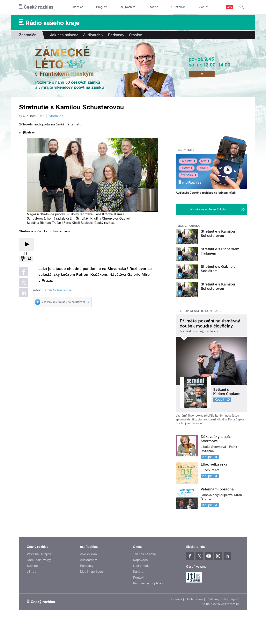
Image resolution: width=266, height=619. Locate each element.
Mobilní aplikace (91, 571)
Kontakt (138, 577)
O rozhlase (178, 7)
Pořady (202, 168)
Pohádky (185, 168)
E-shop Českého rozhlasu (199, 311)
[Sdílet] (29, 259)
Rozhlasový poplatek (148, 583)
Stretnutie (56, 116)
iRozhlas (77, 7)
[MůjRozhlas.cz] (27, 133)
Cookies (176, 599)
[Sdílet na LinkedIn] (23, 292)
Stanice (153, 7)
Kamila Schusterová (57, 290)
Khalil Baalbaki (82, 223)
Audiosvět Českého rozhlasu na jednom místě (206, 192)
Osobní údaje (194, 599)
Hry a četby (186, 161)
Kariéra (138, 571)
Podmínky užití (216, 599)
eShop (31, 571)
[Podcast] (22, 259)
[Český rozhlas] (36, 7)
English (234, 599)
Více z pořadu (189, 226)
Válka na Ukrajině (39, 554)
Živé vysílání (187, 175)
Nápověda (140, 560)
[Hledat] (241, 7)
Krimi (204, 161)
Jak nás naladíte (64, 35)
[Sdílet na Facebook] (23, 271)
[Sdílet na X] (23, 282)
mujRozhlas (128, 7)
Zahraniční (28, 35)
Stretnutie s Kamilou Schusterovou (218, 233)
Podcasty (116, 35)
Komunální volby (39, 560)
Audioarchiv (93, 35)
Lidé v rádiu (141, 566)
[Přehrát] (26, 244)
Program (101, 7)
